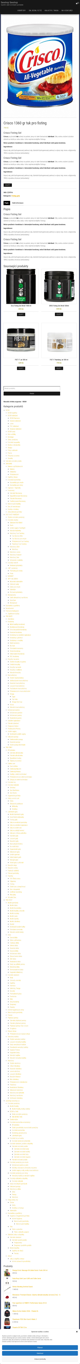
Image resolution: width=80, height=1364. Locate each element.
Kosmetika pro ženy (16, 485)
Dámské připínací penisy (18, 1020)
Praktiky (10, 876)
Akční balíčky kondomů (17, 624)
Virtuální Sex (12, 897)
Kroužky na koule (15, 667)
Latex (11, 424)
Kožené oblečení (15, 421)
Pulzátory (13, 1085)
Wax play (13, 895)
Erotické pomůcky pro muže (19, 1162)
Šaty (11, 999)
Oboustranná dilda (16, 956)
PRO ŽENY (9, 900)
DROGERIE (9, 464)
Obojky (10, 448)
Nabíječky (13, 472)
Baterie (12, 469)
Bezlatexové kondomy (17, 627)
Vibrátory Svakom (16, 555)
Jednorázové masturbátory (19, 681)
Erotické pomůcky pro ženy (19, 1173)
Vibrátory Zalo (14, 557)
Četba (12, 1202)
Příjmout (40, 1348)
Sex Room (13, 793)
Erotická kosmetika (14, 480)
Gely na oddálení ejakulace (19, 825)
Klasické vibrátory (16, 1069)
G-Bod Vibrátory (15, 1066)
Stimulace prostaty (16, 929)
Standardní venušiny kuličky (19, 1047)
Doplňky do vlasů (17, 1251)
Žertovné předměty (16, 592)
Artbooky (15, 806)
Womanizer (13, 603)
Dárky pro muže (15, 587)
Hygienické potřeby (14, 796)
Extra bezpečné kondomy (18, 630)
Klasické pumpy (15, 742)
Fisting (12, 884)
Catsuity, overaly (15, 980)
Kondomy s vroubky (16, 640)
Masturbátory (12, 675)
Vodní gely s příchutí (16, 863)
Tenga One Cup (17, 702)
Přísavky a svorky (13, 456)
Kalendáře (13, 1211)
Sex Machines (14, 790)
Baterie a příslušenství (15, 466)
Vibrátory (21, 11)
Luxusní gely (14, 839)
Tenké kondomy (15, 651)
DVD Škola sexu (15, 879)
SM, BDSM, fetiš (35, 11)
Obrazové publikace (16, 804)
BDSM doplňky (12, 413)
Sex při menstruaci (14, 507)
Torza (12, 705)
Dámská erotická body (21, 1149)
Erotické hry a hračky (17, 1138)
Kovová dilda (14, 951)
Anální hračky (14, 1106)
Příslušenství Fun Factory (20, 541)
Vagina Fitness (15, 1050)
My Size (12, 646)
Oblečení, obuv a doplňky (16, 1235)
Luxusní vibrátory (15, 1074)
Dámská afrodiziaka (16, 753)
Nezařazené (10, 608)
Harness (12, 986)
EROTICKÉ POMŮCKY (12, 515)
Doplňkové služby (13, 614)
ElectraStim (14, 766)
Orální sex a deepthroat (17, 887)
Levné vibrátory (15, 1071)
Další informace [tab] (17, 203)
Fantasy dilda (14, 943)
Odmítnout (40, 1353)
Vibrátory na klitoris (16, 1095)
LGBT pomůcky (13, 568)
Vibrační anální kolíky (17, 932)
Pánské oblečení (13, 723)
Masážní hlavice (15, 1077)
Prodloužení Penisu (14, 729)
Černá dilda (13, 938)
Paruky (10, 1015)
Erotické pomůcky (14, 1103)
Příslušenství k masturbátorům (20, 691)
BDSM (7, 410)
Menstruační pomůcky (15, 1012)
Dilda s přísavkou (15, 940)
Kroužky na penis (13, 659)
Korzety (12, 991)
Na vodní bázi (67, 11)
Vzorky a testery (13, 509)
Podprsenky (18, 1243)
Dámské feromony (16, 493)
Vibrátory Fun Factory (17, 533)
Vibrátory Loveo (15, 552)
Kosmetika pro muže (16, 482)
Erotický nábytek (13, 785)
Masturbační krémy (16, 844)
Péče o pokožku (17, 1229)
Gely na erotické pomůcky (18, 822)
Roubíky (10, 458)
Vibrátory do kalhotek (17, 1093)
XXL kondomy (14, 656)
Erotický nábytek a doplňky (19, 1178)
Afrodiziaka (11, 750)
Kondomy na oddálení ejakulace (20, 635)
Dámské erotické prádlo (13, 461)
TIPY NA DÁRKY (13, 579)
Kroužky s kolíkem (16, 670)
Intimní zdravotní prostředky (21, 1261)
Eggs (13, 697)
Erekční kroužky (15, 664)
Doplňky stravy (13, 477)
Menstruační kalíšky (14, 504)
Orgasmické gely (15, 849)
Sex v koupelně (15, 889)
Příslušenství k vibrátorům (18, 1082)
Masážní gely (14, 841)
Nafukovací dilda (15, 954)
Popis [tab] (7, 203)
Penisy (14, 1195)
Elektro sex (11, 764)
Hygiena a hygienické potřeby (19, 1216)
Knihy (11, 801)
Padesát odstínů (13, 871)
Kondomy (11, 622)
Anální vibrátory (15, 921)
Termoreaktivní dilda (16, 970)
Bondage (11, 437)
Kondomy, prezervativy (19, 1133)
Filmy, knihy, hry (13, 1200)
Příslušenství (14, 474)
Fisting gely (15, 196)
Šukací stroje (12, 1031)
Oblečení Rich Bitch (16, 523)
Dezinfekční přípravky (17, 817)
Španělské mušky (15, 758)
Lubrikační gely (13, 812)
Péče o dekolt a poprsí (21, 1232)
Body (11, 978)
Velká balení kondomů (17, 654)
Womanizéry (12, 595)
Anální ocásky (14, 913)
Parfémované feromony (18, 501)
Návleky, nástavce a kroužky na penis (24, 1168)
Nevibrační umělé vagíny (18, 734)
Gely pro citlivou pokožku (18, 833)
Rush (11, 525)
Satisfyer (13, 600)
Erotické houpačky (14, 442)
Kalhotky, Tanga (51, 11)
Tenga (12, 694)
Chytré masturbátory (17, 678)
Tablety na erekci (15, 761)
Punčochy (13, 996)
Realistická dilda (15, 962)
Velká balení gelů (15, 857)
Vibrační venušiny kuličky (18, 1058)
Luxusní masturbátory (17, 686)
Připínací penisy (13, 1018)
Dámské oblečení (15, 1237)
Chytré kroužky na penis (18, 662)
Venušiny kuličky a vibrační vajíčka (23, 1176)
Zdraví (10, 1256)
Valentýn (13, 589)
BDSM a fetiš (14, 1111)
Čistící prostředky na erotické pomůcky (25, 1128)
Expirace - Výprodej (14, 488)
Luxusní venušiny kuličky (18, 1042)
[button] (77, 1332)
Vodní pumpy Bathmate (17, 745)
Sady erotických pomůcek (18, 1184)
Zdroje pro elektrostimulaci (19, 780)
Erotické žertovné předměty (21, 1141)
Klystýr (12, 924)
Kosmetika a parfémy (13, 606)
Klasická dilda (14, 948)
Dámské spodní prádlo (19, 1240)
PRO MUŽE (9, 616)
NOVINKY (11, 576)
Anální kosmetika (15, 908)
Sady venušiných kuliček (18, 1045)
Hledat (32, 393)
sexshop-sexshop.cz (12, 1101)
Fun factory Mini (17, 536)
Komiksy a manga (18, 1208)
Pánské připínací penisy (18, 1023)
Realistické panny (15, 718)
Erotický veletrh (13, 563)
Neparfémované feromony (18, 496)
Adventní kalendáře (16, 582)
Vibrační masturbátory (17, 707)
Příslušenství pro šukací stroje (20, 1034)
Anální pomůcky (13, 903)
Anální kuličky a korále (17, 911)
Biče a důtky (12, 434)
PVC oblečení (14, 426)
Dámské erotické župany (22, 1157)
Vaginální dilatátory (16, 972)
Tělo (11, 1227)
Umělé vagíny (12, 731)
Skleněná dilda (14, 967)
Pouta (10, 453)
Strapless (13, 1029)
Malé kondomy (14, 643)
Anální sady (14, 916)
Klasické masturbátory (17, 683)
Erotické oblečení (13, 975)
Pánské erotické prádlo (19, 1160)
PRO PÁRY (9, 747)
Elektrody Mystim (15, 769)
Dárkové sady (14, 584)
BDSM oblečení (13, 416)
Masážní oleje (12, 865)
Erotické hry (12, 782)
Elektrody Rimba (15, 772)
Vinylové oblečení (15, 429)
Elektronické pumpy (16, 739)
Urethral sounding (16, 892)
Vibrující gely (14, 860)
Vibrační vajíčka (15, 1055)
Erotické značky (13, 520)
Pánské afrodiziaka (16, 755)
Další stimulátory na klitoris (19, 598)
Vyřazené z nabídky (16, 560)
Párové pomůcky (13, 873)
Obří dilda (13, 959)
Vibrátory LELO (14, 547)
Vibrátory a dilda (15, 1189)
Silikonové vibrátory (16, 1090)
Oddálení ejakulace (14, 721)
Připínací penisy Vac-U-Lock (19, 1026)
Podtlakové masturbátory (18, 689)
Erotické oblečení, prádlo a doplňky (21, 1144)
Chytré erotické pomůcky (16, 517)
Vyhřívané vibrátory (16, 1098)
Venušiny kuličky (13, 1037)
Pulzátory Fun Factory (19, 544)
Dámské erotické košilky (22, 1152)
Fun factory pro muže (19, 539)
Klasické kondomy (16, 632)
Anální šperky (14, 919)
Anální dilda (13, 905)
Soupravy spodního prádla (22, 1245)
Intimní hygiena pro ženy (16, 1010)
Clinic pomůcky (13, 440)
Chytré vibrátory (15, 1063)
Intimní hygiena (17, 1219)
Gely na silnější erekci (17, 830)
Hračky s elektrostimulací (18, 774)
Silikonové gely (15, 852)
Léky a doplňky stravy (17, 1259)
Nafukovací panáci (16, 713)
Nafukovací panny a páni (20, 1165)
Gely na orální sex (16, 828)
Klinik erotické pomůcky (20, 1114)
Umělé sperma (14, 855)
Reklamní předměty (16, 565)
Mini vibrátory (14, 1079)
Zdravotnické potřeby (15, 512)
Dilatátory (11, 619)
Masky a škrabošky (14, 445)
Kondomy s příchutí (16, 638)
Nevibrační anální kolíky (17, 927)
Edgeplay (13, 881)
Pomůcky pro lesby (16, 571)
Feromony (11, 490)
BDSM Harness (15, 418)
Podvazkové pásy (15, 994)
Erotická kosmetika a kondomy (20, 1122)
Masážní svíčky (13, 868)
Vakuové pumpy (13, 737)
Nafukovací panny (14, 710)
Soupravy (13, 1004)
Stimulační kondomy (16, 648)
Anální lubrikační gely (17, 814)
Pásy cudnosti (12, 450)
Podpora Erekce (13, 726)
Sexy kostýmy (14, 1002)
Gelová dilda (14, 945)
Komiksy (14, 809)
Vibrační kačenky (15, 531)
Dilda (9, 935)
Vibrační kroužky (15, 673)
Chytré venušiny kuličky (17, 1039)
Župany (12, 1007)
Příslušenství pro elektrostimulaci (21, 777)
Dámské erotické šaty (21, 1154)
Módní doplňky (14, 1248)
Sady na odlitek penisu (17, 964)
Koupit (7, 185)
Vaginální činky (15, 1053)
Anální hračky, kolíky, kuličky (21, 1109)
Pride (11, 573)
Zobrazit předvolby (40, 1359)
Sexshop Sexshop (9, 2)
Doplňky (12, 983)
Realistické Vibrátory (16, 1087)
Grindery (12, 788)
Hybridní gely (14, 836)
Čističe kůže (14, 1120)
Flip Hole (15, 699)
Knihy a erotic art (13, 798)
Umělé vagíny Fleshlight (17, 528)
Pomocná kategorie (12, 611)
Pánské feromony (16, 498)
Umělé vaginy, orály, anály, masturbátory (25, 1170)
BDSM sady (11, 432)
